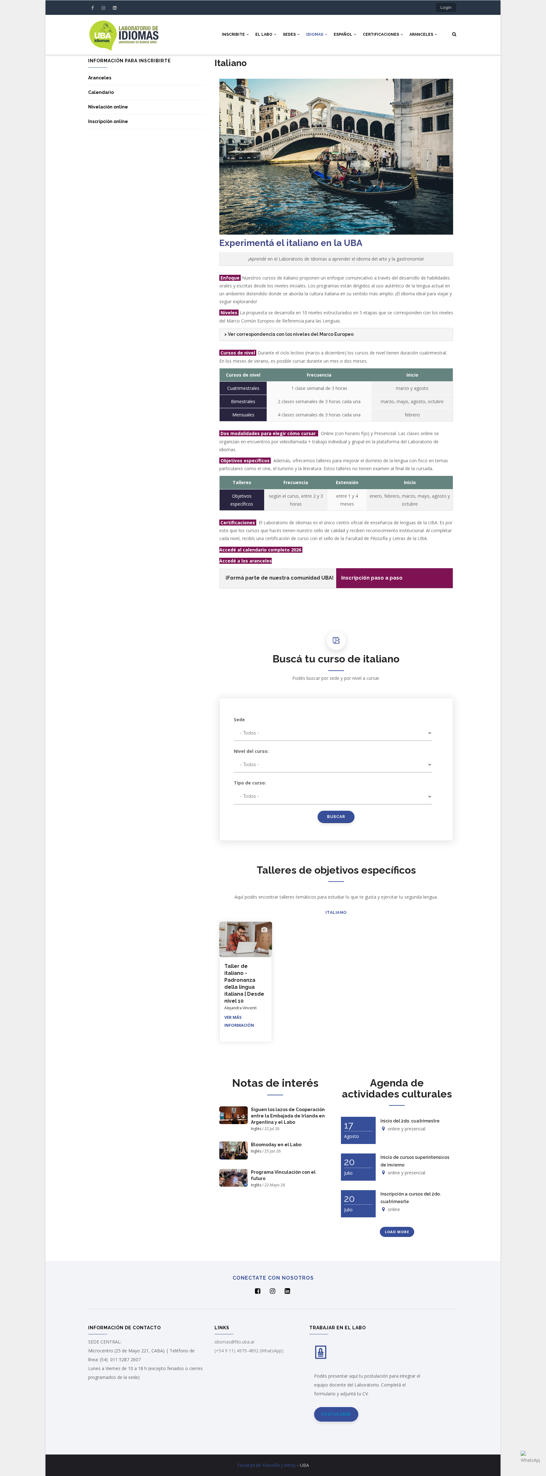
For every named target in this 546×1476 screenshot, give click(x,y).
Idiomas (315, 34)
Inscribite (234, 34)
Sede (239, 719)
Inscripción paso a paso (372, 578)
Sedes (290, 34)
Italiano (336, 912)
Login (446, 7)
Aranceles (422, 34)
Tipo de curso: (250, 783)
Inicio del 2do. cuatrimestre (410, 1120)
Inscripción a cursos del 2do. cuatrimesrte (410, 1197)
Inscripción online (108, 121)
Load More (397, 1231)
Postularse (336, 1414)
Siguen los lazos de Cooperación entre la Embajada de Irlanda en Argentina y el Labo (288, 1116)
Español (343, 34)
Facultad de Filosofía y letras (266, 1465)
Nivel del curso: (251, 751)
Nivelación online (108, 106)
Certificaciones (381, 34)
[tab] (336, 334)
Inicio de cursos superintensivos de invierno (414, 1161)
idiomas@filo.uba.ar (235, 1342)
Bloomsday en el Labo (276, 1144)
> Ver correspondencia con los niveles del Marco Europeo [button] (289, 334)
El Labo (264, 34)
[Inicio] (124, 34)
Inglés (256, 1128)
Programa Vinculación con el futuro (283, 1175)
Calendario (101, 92)
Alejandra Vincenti (240, 1008)
